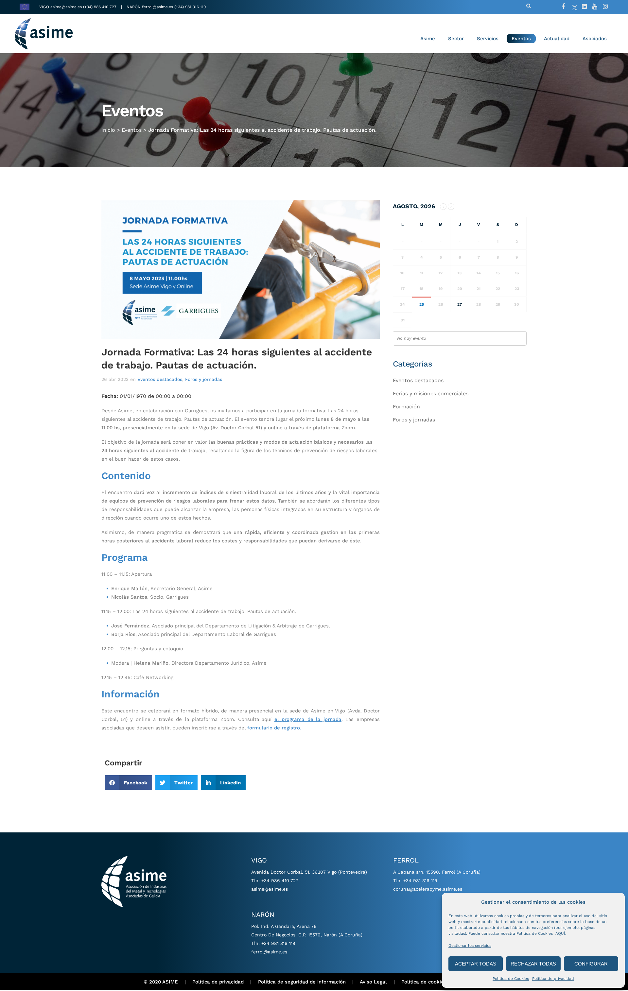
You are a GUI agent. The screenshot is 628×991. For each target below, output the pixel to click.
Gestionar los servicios (469, 945)
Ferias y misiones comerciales (430, 393)
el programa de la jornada (307, 719)
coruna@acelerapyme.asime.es (427, 889)
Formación (406, 406)
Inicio (108, 130)
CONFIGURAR (591, 963)
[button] (128, 782)
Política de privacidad (553, 978)
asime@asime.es (66, 7)
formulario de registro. (274, 728)
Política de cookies (423, 982)
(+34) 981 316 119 (190, 7)
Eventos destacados (159, 379)
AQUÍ (560, 933)
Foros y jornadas (203, 379)
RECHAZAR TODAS (533, 963)
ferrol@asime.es (157, 7)
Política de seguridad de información (302, 982)
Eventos (132, 130)
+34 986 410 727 (279, 880)
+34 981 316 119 (278, 943)
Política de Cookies (511, 978)
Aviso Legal (373, 982)
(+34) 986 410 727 (100, 7)
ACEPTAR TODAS (475, 963)
